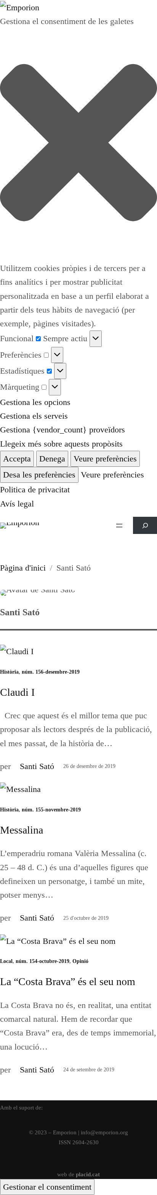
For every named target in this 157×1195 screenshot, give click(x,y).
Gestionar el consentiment (47, 1187)
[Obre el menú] (119, 525)
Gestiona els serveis (34, 416)
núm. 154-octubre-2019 (42, 961)
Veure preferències (105, 458)
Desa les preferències (39, 474)
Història (9, 672)
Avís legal (17, 503)
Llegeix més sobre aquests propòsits (61, 443)
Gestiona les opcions (35, 402)
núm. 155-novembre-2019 (51, 810)
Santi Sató (37, 766)
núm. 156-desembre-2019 (51, 672)
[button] (78, 144)
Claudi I (17, 692)
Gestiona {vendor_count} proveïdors (62, 429)
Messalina (21, 830)
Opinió (80, 961)
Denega (52, 458)
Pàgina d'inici (23, 568)
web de (78, 1174)
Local (6, 961)
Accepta (17, 458)
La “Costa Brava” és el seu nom (67, 981)
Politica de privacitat (35, 489)
